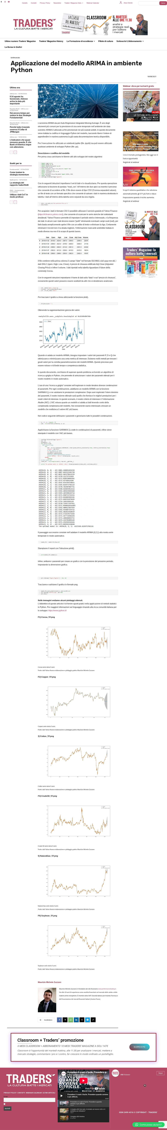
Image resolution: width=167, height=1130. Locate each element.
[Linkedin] (76, 1019)
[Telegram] (87, 1019)
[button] (148, 1124)
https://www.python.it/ (57, 611)
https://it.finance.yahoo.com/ (50, 214)
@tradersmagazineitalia (131, 1072)
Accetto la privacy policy (15, 1104)
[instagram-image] (118, 1085)
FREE (11, 190)
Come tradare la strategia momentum (19, 173)
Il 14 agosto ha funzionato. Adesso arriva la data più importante (19, 100)
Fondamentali (14, 169)
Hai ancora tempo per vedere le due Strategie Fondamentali (20, 115)
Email (6, 1096)
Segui (160, 1073)
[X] (65, 1019)
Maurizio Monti (14, 109)
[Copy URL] (93, 1019)
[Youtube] (9, 2)
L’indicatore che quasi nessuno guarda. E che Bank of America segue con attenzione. (20, 143)
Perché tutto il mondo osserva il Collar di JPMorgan (20, 129)
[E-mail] (81, 1019)
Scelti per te (14, 180)
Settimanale (15, 57)
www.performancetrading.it (107, 989)
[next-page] (15, 152)
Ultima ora (13, 93)
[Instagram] (5, 2)
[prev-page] (11, 152)
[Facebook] (1, 2)
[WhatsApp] (70, 1019)
